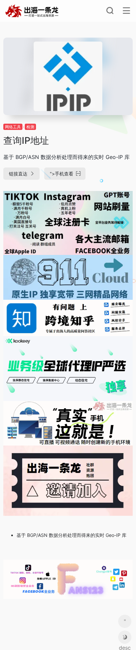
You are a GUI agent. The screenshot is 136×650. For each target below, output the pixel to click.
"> (61, 173)
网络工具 (13, 126)
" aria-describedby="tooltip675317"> (124, 623)
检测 (30, 126)
